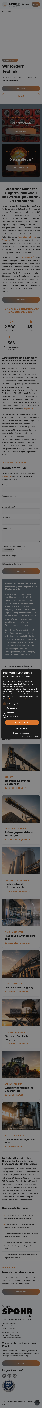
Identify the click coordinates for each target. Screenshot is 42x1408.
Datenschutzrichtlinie (17, 699)
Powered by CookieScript (29, 737)
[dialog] (21, 704)
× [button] (37, 672)
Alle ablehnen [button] (22, 728)
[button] (21, 733)
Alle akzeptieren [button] (22, 722)
